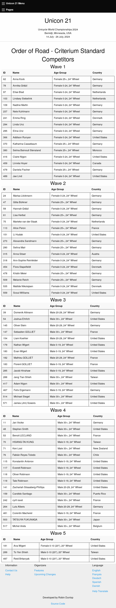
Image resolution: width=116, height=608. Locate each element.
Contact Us (11, 570)
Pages (9, 9)
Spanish (96, 582)
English (96, 570)
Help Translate (100, 591)
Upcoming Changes (45, 574)
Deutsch (96, 578)
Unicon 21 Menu (15, 3)
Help (7, 574)
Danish (96, 586)
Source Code (58, 603)
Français (97, 574)
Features (39, 570)
